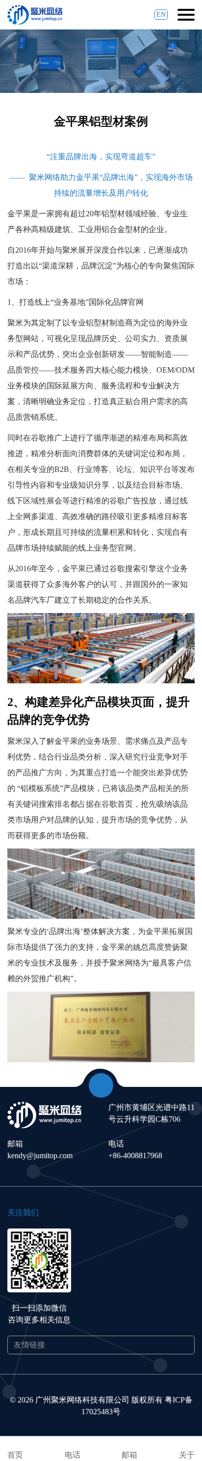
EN (161, 14)
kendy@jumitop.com (40, 1155)
